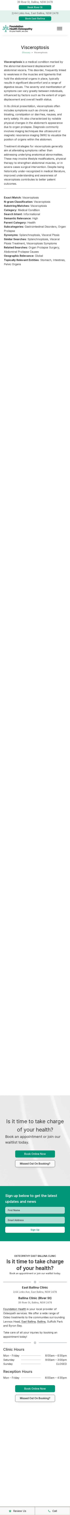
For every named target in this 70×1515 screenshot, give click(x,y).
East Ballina (28, 1321)
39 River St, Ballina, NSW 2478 (35, 1302)
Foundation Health (14, 1309)
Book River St (35, 7)
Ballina (41, 1321)
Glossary (26, 52)
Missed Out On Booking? (35, 1163)
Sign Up (35, 1229)
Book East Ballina (35, 18)
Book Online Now (35, 1153)
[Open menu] (59, 29)
